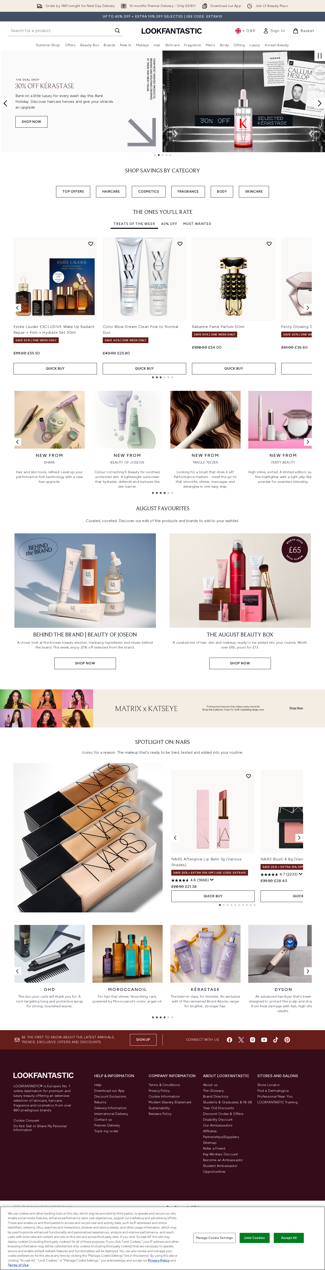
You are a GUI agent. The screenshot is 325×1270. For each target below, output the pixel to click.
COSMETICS (148, 192)
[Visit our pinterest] (287, 1040)
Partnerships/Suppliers (221, 1137)
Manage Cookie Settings (214, 1238)
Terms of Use (18, 1265)
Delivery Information (110, 1108)
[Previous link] (17, 442)
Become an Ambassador (223, 1160)
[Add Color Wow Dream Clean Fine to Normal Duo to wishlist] (180, 243)
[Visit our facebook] (229, 1040)
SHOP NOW (31, 122)
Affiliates (210, 1131)
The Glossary (213, 1091)
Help (98, 1085)
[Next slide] (319, 103)
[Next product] (299, 838)
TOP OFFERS (73, 192)
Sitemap (210, 1143)
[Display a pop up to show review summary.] (212, 880)
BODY (222, 192)
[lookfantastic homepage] (172, 31)
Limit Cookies (254, 1238)
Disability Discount (218, 1120)
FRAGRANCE (188, 192)
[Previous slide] (5, 103)
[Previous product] (175, 838)
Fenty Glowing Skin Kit (302, 326)
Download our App (109, 1091)
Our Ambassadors (218, 1125)
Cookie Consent (26, 1121)
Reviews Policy (160, 1114)
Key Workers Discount (220, 1154)
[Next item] (308, 308)
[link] (274, 31)
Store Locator (268, 1085)
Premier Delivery (107, 1125)
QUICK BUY (55, 369)
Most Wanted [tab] (197, 224)
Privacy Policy (159, 1091)
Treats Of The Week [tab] (134, 224)
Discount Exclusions (110, 1096)
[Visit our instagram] (252, 1040)
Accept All (289, 1238)
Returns (100, 1102)
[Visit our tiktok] (275, 1040)
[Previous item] (17, 308)
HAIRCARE (111, 192)
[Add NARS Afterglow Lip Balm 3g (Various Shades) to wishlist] (248, 776)
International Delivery (111, 1114)
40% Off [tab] (169, 224)
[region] (162, 1238)
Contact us (103, 1120)
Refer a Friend (214, 1148)
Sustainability (159, 1108)
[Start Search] (117, 30)
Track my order (106, 1131)
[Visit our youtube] (264, 1040)
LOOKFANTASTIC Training (277, 1102)
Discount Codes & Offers (223, 1114)
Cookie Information (164, 1096)
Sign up (143, 1040)
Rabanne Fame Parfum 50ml (218, 326)
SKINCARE (254, 192)
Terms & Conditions (164, 1085)
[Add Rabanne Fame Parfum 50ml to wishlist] (269, 243)
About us (210, 1085)
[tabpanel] (162, 307)
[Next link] (308, 442)
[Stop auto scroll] (319, 56)
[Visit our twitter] (241, 1040)
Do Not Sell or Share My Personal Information (40, 1128)
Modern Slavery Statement (170, 1102)
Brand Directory (216, 1096)
